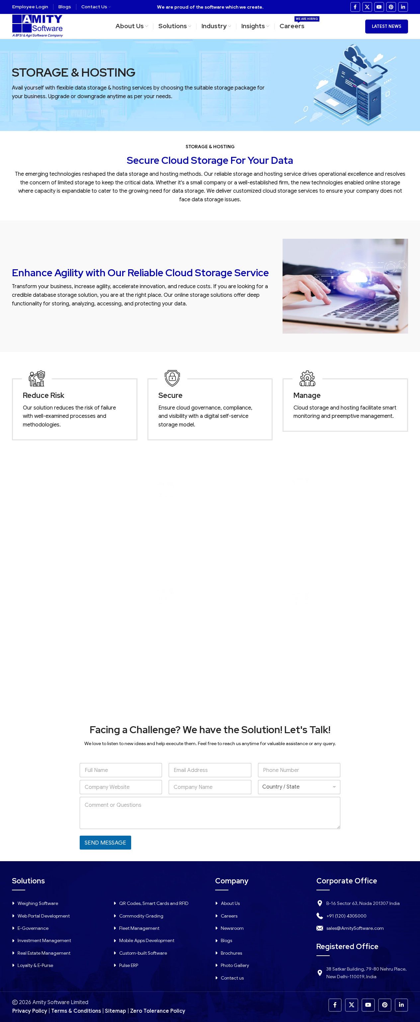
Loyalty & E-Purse (35, 965)
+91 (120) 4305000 (346, 916)
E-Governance (33, 928)
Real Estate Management (44, 953)
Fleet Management (139, 928)
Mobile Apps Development (146, 940)
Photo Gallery (235, 965)
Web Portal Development (44, 916)
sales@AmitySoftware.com (355, 928)
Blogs (226, 940)
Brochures (231, 953)
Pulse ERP (128, 965)
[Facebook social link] (355, 7)
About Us (230, 903)
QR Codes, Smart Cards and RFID (154, 903)
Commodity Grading (141, 916)
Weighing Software (38, 903)
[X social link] (367, 7)
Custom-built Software (143, 953)
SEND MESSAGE (105, 842)
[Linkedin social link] (403, 7)
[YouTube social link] (379, 7)
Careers (229, 916)
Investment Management (44, 940)
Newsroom (232, 928)
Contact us (232, 978)
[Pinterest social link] (391, 7)
